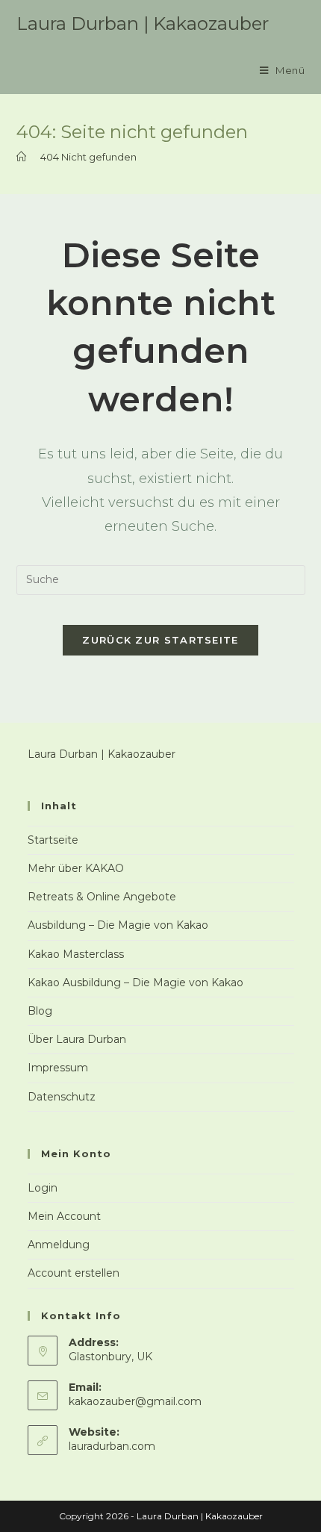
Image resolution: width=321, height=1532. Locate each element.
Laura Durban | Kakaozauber (142, 23)
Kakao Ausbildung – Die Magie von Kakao (135, 982)
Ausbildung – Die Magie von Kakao (118, 925)
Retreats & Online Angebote (102, 896)
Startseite (53, 840)
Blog (40, 1011)
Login (42, 1188)
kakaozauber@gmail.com (135, 1401)
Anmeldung (59, 1244)
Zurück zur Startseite (160, 640)
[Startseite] (21, 157)
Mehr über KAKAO (76, 868)
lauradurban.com (112, 1446)
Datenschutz (62, 1096)
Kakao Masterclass (76, 954)
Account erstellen (73, 1273)
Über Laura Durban (77, 1039)
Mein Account (64, 1216)
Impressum (58, 1067)
